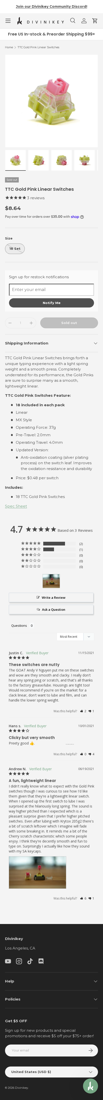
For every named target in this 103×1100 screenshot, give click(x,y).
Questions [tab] (19, 625)
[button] (95, 20)
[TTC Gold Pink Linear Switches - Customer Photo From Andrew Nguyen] (51, 581)
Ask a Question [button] (53, 609)
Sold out (69, 323)
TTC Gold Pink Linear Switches (38, 47)
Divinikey (21, 1088)
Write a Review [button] (54, 597)
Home (9, 47)
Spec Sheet (16, 506)
